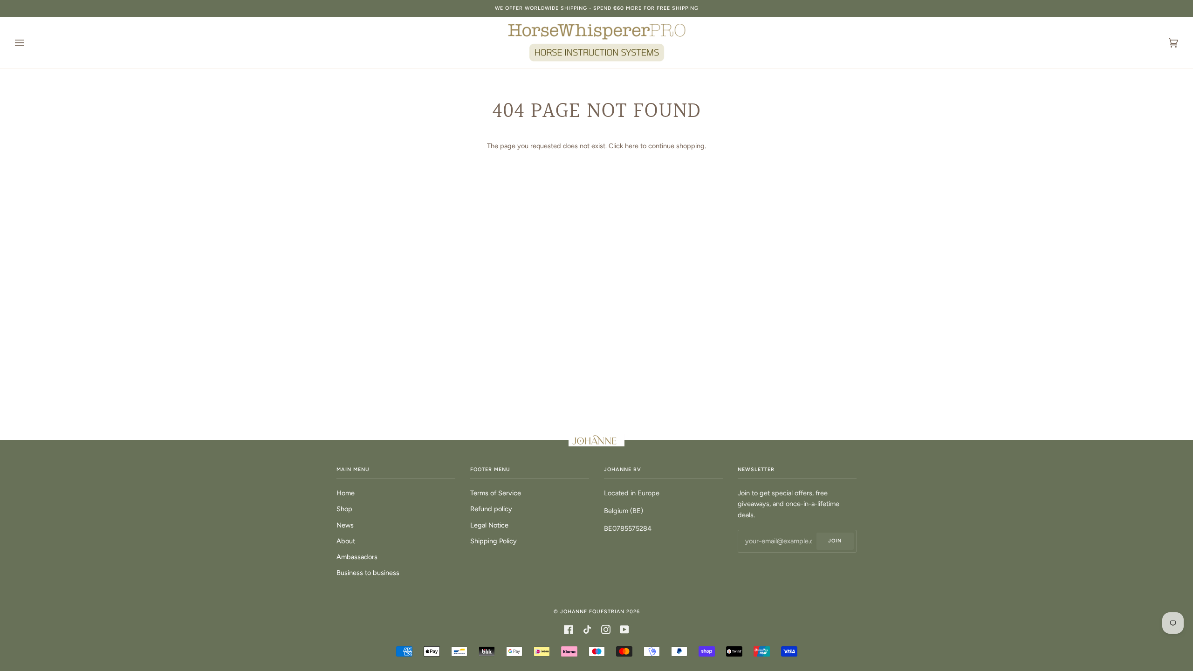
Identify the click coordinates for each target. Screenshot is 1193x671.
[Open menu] (29, 42)
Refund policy (491, 509)
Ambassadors (356, 557)
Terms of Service (495, 493)
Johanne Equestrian (592, 612)
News (345, 525)
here (631, 146)
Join (835, 541)
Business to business (367, 572)
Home (345, 493)
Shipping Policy (493, 541)
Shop (344, 509)
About (345, 541)
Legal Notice (489, 525)
